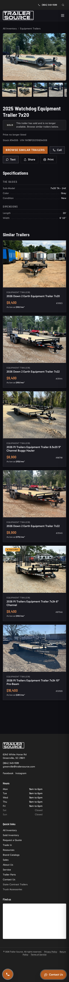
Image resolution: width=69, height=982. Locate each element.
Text (13, 159)
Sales (5, 859)
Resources (8, 849)
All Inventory (10, 28)
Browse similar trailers (25, 150)
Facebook (8, 773)
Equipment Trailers (30, 28)
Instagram (20, 773)
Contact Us (9, 879)
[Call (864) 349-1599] (8, 974)
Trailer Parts (9, 874)
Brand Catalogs (11, 854)
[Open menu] (62, 15)
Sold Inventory (11, 835)
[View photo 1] (9, 90)
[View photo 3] (40, 90)
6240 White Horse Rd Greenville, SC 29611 (15, 756)
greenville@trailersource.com (19, 766)
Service (7, 869)
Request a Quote (12, 840)
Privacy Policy (50, 952)
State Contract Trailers (15, 884)
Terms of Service (39, 954)
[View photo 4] (56, 90)
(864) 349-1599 (11, 763)
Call (59, 150)
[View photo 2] (25, 90)
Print (51, 159)
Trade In (7, 845)
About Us (8, 864)
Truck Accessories (12, 889)
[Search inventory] (63, 5)
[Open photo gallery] (34, 57)
